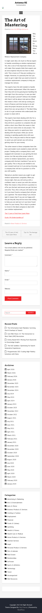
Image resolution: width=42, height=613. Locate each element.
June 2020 (10, 466)
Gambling (10, 527)
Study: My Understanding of (14, 217)
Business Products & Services (17, 509)
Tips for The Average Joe (30, 233)
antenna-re (24, 29)
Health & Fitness (13, 530)
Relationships (11, 558)
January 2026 (11, 380)
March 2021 (11, 435)
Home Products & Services (19, 223)
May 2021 (10, 428)
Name (7, 271)
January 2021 (11, 442)
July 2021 (10, 421)
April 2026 (10, 369)
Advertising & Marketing (15, 499)
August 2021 (11, 418)
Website (7, 289)
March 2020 (11, 477)
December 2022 (12, 411)
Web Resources (12, 579)
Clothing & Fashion (13, 513)
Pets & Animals (12, 551)
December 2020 (12, 446)
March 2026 (11, 373)
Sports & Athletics (13, 565)
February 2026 (12, 376)
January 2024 (11, 404)
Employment (11, 516)
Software (10, 561)
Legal (9, 544)
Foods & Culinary (13, 523)
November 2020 (12, 449)
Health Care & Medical (15, 534)
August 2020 (11, 460)
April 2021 (10, 432)
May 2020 (10, 470)
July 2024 (10, 394)
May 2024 (10, 397)
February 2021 (12, 439)
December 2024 (12, 390)
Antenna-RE (21, 2)
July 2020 (10, 463)
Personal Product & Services (17, 548)
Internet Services (13, 541)
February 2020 (12, 480)
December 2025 (12, 383)
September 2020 (13, 456)
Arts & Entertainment (14, 503)
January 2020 (11, 484)
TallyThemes (23, 607)
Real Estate (11, 555)
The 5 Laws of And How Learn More (17, 213)
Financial (10, 520)
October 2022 (12, 414)
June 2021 (10, 425)
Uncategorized (12, 575)
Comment (8, 255)
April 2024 (10, 401)
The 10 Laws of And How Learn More (11, 233)
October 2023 (12, 407)
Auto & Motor (12, 506)
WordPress (21, 610)
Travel (9, 572)
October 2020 (12, 453)
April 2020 (10, 473)
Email (7, 280)
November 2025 (12, 387)
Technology (11, 568)
